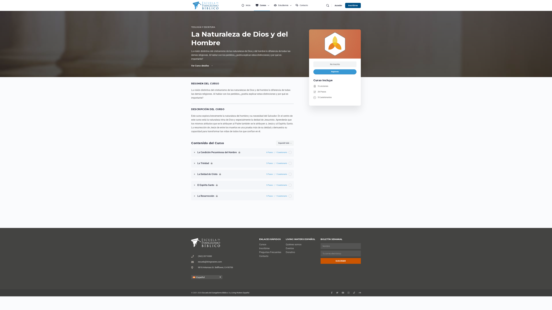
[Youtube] (343, 293)
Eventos (290, 248)
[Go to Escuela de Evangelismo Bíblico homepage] (205, 5)
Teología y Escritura (203, 27)
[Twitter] (337, 293)
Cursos (262, 244)
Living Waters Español (240, 293)
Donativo (290, 252)
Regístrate (335, 72)
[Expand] (194, 152)
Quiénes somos (293, 244)
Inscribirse (353, 5)
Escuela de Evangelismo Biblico (215, 293)
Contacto (263, 256)
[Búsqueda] (327, 5)
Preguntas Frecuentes (270, 252)
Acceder (338, 5)
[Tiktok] (354, 293)
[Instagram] (348, 293)
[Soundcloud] (360, 293)
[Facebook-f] (332, 293)
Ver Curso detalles (200, 65)
